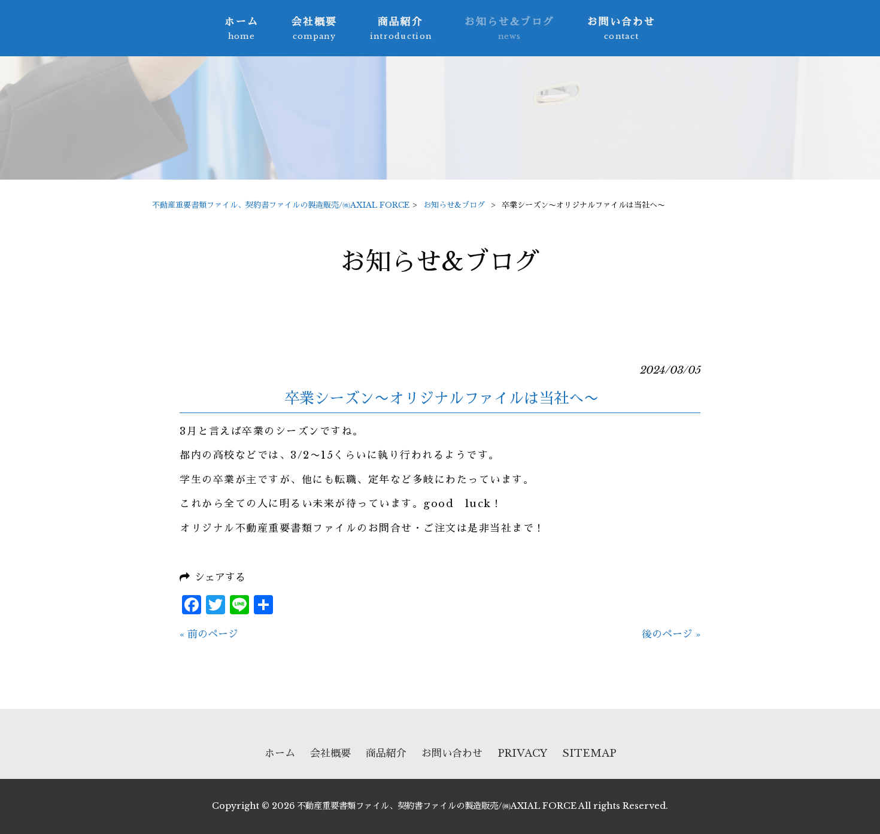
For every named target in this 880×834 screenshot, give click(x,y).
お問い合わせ (452, 753)
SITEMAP (589, 753)
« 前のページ (209, 634)
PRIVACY (522, 753)
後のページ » (671, 634)
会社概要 (330, 753)
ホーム (280, 753)
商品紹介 (386, 753)
